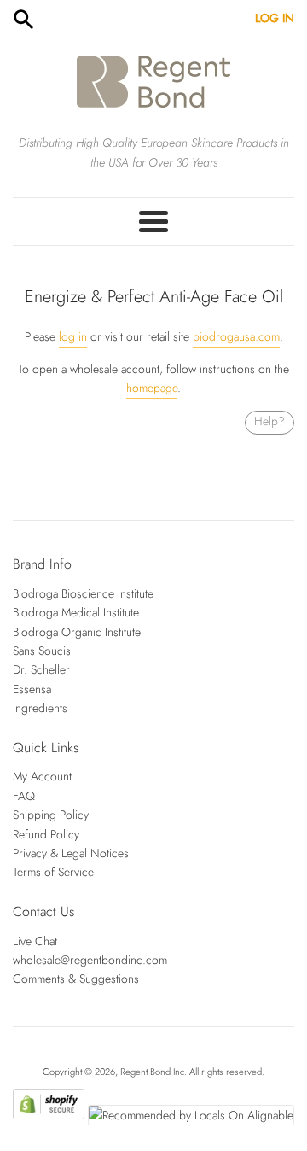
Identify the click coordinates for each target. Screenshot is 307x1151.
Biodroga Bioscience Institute (83, 593)
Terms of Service (53, 871)
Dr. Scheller (41, 669)
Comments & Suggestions (76, 978)
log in (73, 336)
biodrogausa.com (236, 336)
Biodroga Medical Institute (76, 612)
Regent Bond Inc (152, 1071)
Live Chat (35, 940)
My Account (42, 776)
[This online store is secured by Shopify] (48, 1115)
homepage (151, 387)
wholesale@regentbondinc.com (90, 959)
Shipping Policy (51, 814)
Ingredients (40, 707)
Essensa (32, 689)
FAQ (24, 795)
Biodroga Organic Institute (77, 631)
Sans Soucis (42, 650)
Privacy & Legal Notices (71, 853)
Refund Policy (46, 834)
